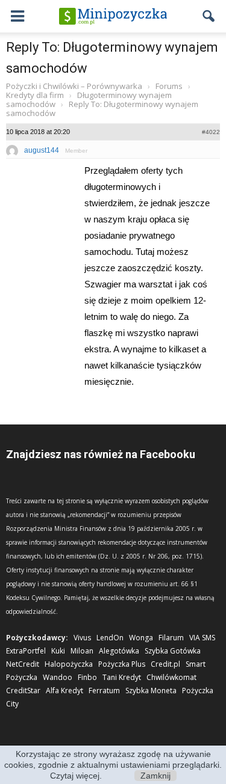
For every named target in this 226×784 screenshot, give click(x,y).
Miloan (82, 651)
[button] (209, 16)
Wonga (141, 637)
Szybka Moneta (151, 690)
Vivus (82, 637)
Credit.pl (165, 664)
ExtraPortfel (26, 651)
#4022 (211, 132)
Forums (169, 86)
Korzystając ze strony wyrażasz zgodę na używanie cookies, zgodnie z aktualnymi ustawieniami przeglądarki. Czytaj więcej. (113, 764)
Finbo (87, 677)
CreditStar (23, 690)
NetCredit (22, 664)
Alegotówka (119, 651)
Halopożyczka (69, 664)
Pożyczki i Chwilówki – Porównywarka (74, 86)
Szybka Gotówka (173, 651)
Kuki (58, 651)
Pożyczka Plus (121, 664)
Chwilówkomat (171, 677)
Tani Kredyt (121, 677)
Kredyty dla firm (35, 95)
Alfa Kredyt (64, 690)
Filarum (171, 637)
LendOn (110, 637)
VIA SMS (202, 637)
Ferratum (104, 690)
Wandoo (57, 677)
